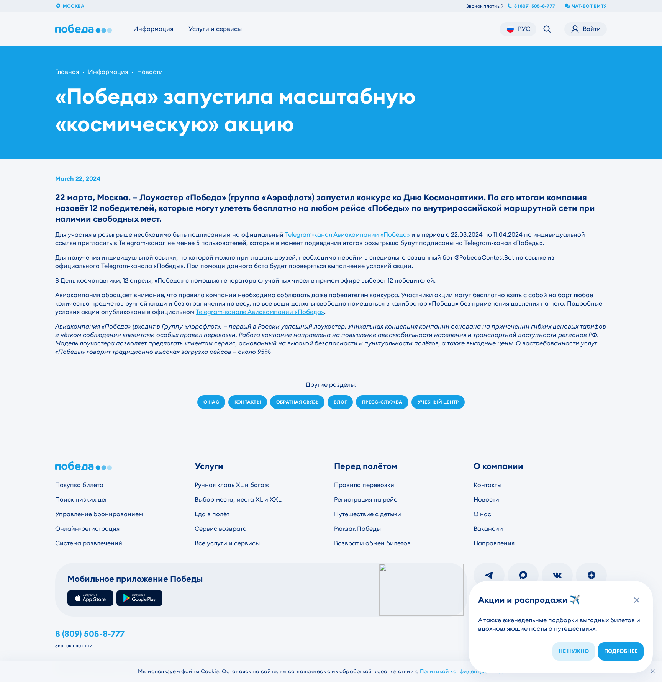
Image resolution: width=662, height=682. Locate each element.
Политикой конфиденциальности (465, 671)
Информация (153, 29)
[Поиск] (547, 29)
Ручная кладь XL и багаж (232, 485)
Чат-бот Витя (589, 6)
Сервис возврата (221, 529)
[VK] (557, 575)
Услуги (209, 466)
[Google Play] (139, 598)
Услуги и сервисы (215, 29)
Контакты (487, 485)
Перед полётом (365, 466)
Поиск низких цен (82, 500)
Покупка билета (79, 485)
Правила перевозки (364, 485)
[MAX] (523, 575)
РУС (524, 29)
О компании (498, 466)
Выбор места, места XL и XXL (238, 500)
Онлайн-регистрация (87, 529)
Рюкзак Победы (357, 529)
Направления (494, 543)
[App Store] (90, 598)
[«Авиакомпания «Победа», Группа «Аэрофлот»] (85, 29)
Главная (67, 72)
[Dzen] (591, 575)
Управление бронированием (99, 514)
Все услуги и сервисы (227, 543)
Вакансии (488, 529)
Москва (73, 6)
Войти (592, 29)
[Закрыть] (652, 671)
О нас (482, 514)
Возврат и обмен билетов (372, 543)
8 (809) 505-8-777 (534, 6)
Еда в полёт (212, 514)
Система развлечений (88, 543)
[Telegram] (489, 575)
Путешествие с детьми (367, 514)
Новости (150, 72)
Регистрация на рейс (365, 500)
